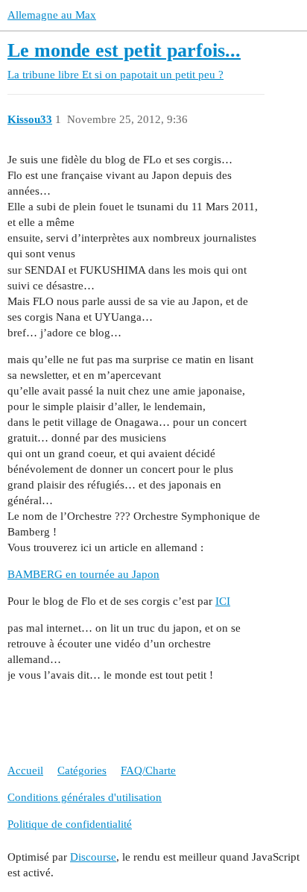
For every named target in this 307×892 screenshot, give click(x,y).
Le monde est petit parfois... (124, 50)
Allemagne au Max (51, 15)
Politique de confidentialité (69, 824)
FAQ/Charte (148, 770)
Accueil (25, 770)
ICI (222, 601)
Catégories (82, 770)
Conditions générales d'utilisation (84, 797)
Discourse (93, 857)
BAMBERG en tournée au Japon (83, 574)
